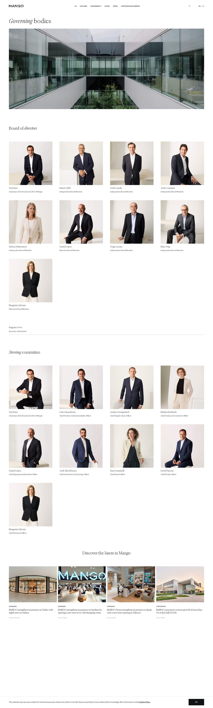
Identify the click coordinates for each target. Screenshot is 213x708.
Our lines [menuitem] (83, 6)
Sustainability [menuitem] (95, 6)
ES (203, 6)
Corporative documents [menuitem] (130, 6)
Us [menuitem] (76, 6)
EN (200, 6)
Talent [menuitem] (107, 6)
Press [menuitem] (115, 6)
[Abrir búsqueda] (190, 6)
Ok (196, 702)
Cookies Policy (144, 702)
